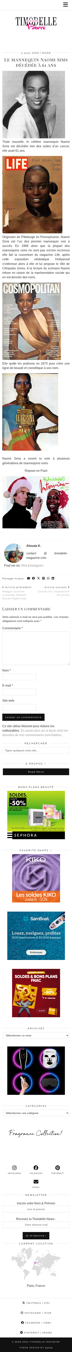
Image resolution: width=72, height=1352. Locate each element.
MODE (46, 52)
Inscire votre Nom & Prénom (36, 1203)
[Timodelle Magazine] (36, 24)
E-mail (7, 685)
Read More (36, 771)
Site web (8, 700)
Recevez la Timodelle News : (36, 1219)
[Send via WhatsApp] (48, 578)
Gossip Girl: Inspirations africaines (54, 591)
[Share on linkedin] (53, 578)
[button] (66, 5)
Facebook (37, 1322)
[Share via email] (28, 578)
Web (24, 565)
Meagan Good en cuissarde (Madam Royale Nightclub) (17, 593)
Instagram (36, 565)
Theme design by (36, 1347)
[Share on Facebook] (33, 578)
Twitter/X (37, 1303)
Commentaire (12, 628)
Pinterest (37, 1332)
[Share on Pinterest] (43, 578)
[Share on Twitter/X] (38, 578)
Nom (6, 670)
